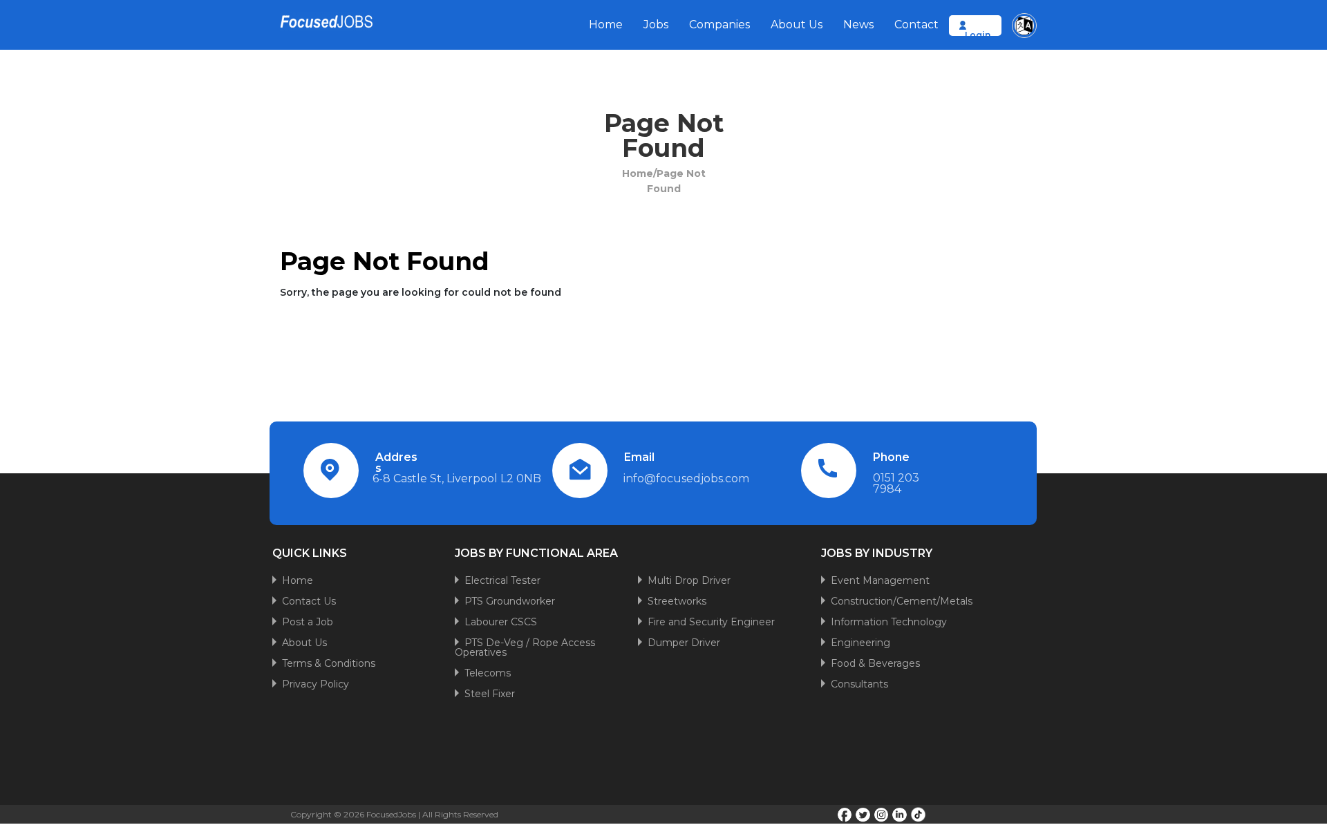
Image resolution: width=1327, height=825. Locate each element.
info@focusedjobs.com (686, 478)
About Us (796, 24)
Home (606, 24)
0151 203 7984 (896, 483)
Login (977, 35)
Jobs (655, 24)
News (858, 24)
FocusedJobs (391, 814)
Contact (916, 24)
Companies (719, 24)
